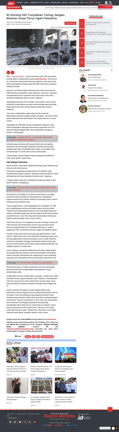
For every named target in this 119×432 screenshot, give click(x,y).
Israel (36, 79)
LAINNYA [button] (98, 2)
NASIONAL (65, 2)
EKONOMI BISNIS (55, 2)
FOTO (87, 2)
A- (12, 72)
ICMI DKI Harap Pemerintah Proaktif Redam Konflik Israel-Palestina (32, 189)
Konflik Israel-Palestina (47, 336)
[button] (106, 2)
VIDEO (82, 2)
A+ (8, 72)
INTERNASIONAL (74, 2)
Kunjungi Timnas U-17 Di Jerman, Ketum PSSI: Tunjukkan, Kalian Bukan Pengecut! (30, 138)
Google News (50, 319)
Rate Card (10, 414)
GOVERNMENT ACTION (36, 2)
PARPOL (47, 2)
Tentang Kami (21, 414)
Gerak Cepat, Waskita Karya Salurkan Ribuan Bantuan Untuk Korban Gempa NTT (56, 8)
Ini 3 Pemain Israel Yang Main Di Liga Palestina (30, 263)
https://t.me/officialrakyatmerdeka (20, 329)
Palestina (43, 79)
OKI (8, 84)
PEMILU (26, 2)
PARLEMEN (20, 2)
